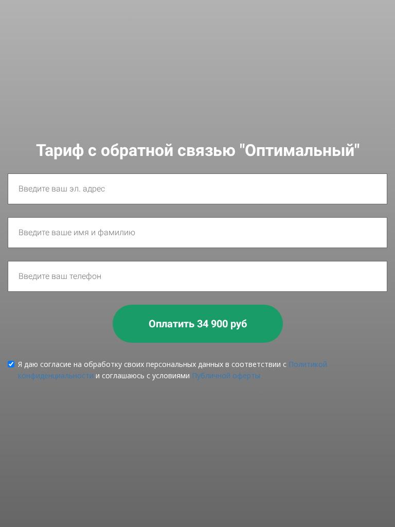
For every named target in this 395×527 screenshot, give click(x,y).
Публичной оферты (226, 375)
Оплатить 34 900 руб (198, 324)
